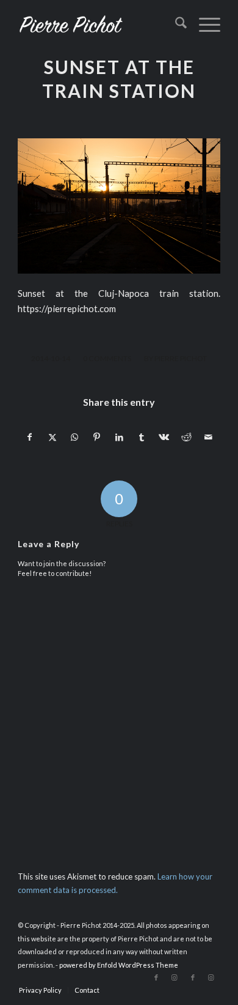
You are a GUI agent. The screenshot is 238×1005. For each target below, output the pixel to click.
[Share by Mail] (209, 437)
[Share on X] (52, 437)
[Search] (175, 24)
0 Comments (107, 358)
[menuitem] (175, 24)
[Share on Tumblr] (142, 437)
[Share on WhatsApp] (74, 437)
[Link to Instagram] (174, 977)
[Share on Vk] (164, 437)
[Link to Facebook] (156, 977)
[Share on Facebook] (29, 437)
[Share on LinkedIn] (120, 437)
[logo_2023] (98, 24)
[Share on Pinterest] (97, 437)
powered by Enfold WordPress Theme (118, 965)
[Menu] (203, 24)
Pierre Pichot (180, 358)
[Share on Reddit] (187, 437)
